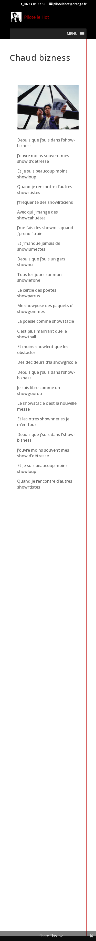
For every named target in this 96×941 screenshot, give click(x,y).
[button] (72, 33)
